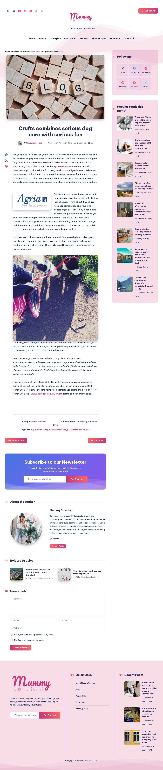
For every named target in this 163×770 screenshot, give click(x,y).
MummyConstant (62, 510)
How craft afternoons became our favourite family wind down (142, 209)
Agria (33, 429)
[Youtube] (31, 11)
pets (88, 429)
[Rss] (42, 11)
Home (32, 38)
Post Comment (20, 647)
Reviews (114, 38)
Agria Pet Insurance (64, 166)
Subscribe (149, 10)
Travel (83, 38)
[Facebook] (8, 11)
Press (78, 689)
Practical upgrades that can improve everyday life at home (149, 737)
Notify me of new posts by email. (29, 640)
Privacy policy (82, 709)
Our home (69, 38)
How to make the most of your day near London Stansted (37, 572)
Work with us (81, 696)
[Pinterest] (25, 11)
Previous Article (16, 440)
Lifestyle (54, 38)
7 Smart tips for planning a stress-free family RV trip (143, 186)
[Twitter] (14, 11)
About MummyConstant (86, 683)
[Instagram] (19, 11)
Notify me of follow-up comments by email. (34, 634)
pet (69, 429)
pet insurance (78, 429)
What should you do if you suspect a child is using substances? (149, 688)
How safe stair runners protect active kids (142, 166)
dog (46, 429)
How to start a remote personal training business (142, 232)
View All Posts (58, 546)
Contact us (80, 702)
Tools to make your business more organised (87, 572)
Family (42, 38)
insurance (61, 429)
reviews (15, 51)
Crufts (40, 429)
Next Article (97, 440)
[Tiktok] (36, 11)
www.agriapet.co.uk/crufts (46, 393)
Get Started (77, 479)
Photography (99, 38)
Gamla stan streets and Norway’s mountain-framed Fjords (143, 283)
